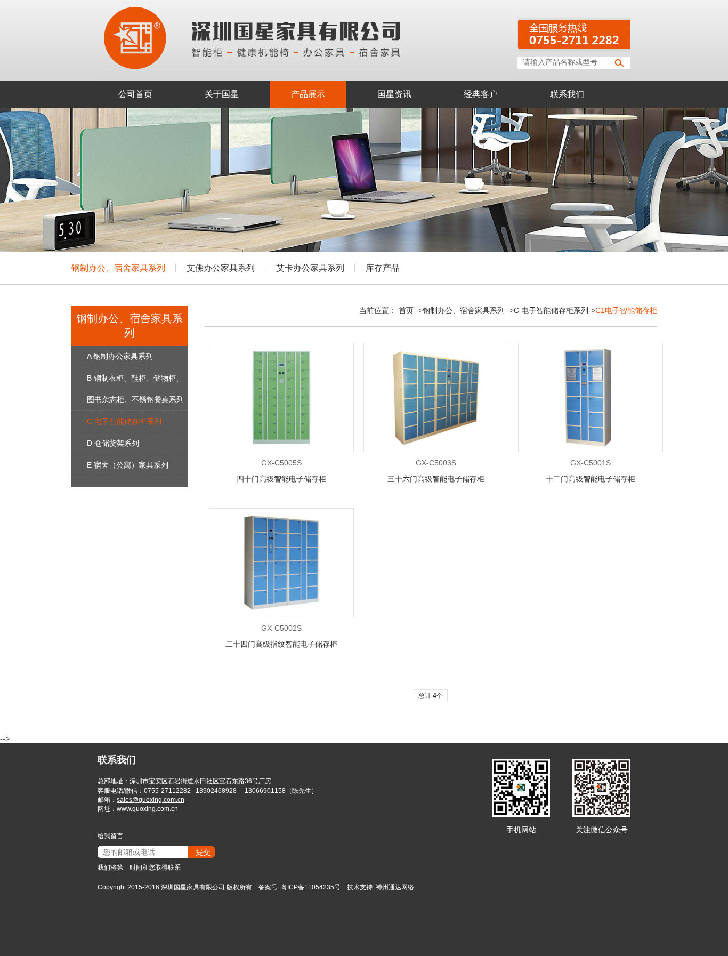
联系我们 (567, 94)
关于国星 (222, 94)
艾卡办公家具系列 (310, 267)
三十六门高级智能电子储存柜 (435, 479)
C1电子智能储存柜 (626, 310)
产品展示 (308, 94)
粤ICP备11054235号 (311, 887)
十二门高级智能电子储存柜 (590, 479)
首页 (406, 310)
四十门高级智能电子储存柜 (281, 479)
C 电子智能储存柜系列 (124, 421)
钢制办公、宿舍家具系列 (118, 267)
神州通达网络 (395, 887)
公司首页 (135, 94)
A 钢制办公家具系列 (120, 356)
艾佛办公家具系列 (221, 267)
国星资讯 (394, 94)
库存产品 (383, 267)
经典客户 (481, 94)
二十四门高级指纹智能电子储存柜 (281, 644)
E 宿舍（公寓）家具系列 (127, 465)
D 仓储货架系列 (113, 443)
